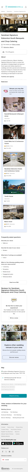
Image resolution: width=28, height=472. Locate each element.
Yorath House (8, 196)
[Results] (2, 16)
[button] (14, 308)
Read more (4, 81)
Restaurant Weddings (6, 415)
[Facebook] (2, 451)
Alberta (3, 11)
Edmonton (9, 11)
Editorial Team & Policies (7, 434)
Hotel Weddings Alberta (20, 384)
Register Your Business (7, 431)
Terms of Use (10, 427)
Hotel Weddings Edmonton (8, 389)
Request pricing (14, 396)
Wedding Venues (6, 409)
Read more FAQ (14, 282)
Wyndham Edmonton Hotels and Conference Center (13, 170)
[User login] (26, 7)
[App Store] (6, 444)
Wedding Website (5, 436)
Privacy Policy (19, 427)
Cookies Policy (5, 429)
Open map (22, 373)
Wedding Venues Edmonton (8, 387)
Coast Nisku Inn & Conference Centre (14, 142)
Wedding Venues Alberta (7, 384)
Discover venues (14, 357)
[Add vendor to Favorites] (25, 16)
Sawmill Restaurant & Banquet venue (14, 115)
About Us (17, 431)
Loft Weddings (4, 412)
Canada (7, 459)
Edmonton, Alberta (9, 47)
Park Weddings (14, 412)
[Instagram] (13, 451)
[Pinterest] (9, 451)
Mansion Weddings (6, 417)
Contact (3, 427)
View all (22, 29)
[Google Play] (18, 444)
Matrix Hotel (8, 221)
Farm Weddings (17, 415)
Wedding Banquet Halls (18, 417)
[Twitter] (6, 451)
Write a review (14, 318)
